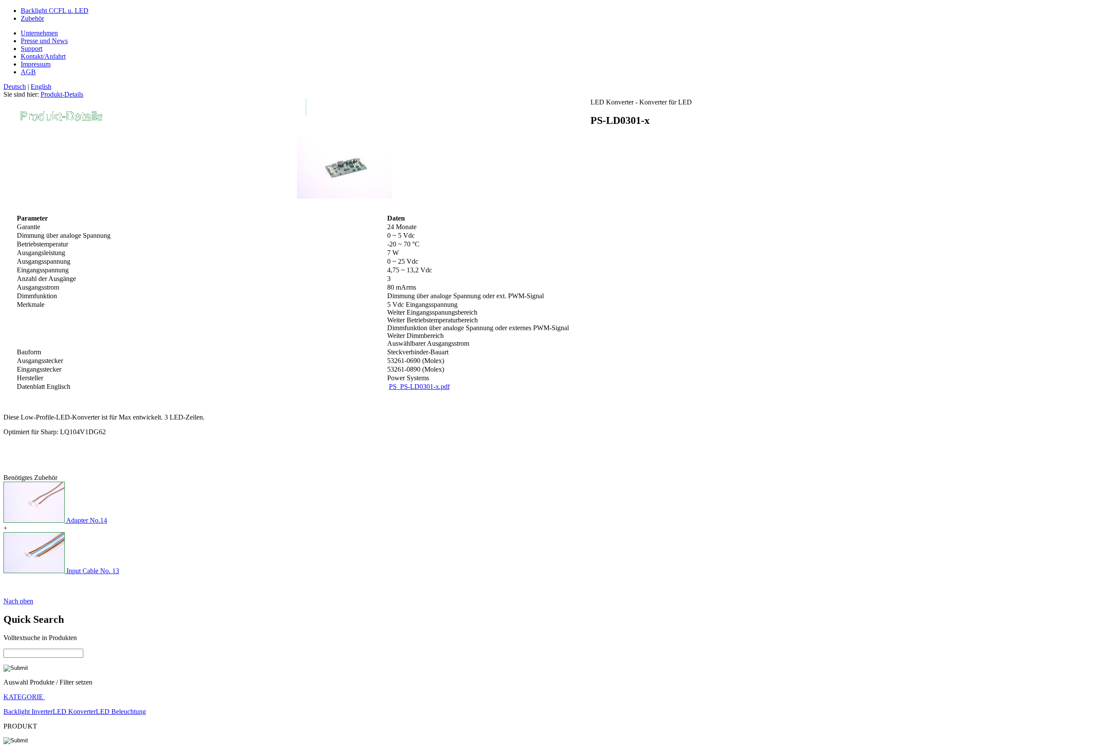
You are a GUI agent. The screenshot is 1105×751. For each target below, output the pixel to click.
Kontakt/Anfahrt (43, 56)
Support (31, 48)
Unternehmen (39, 33)
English (41, 86)
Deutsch (14, 86)
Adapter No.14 (86, 520)
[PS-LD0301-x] (344, 196)
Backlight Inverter (28, 711)
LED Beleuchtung (121, 711)
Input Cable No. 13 (92, 570)
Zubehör (32, 18)
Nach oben (18, 601)
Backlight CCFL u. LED (54, 10)
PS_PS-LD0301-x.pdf (419, 386)
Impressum (36, 64)
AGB (28, 72)
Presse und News (44, 40)
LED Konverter (74, 711)
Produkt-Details (62, 94)
